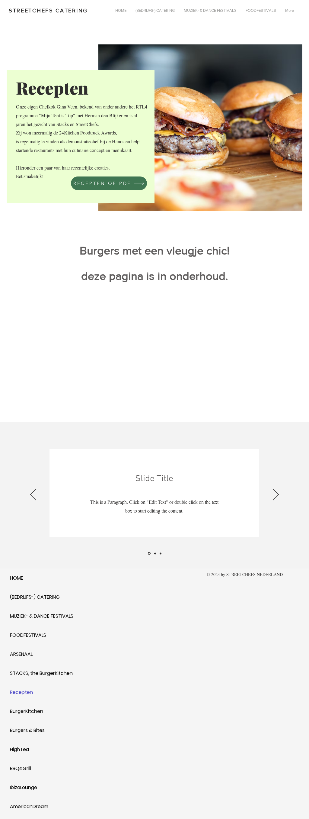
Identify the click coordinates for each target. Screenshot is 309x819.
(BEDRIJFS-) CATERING (35, 597)
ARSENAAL (21, 654)
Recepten (21, 692)
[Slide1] (149, 553)
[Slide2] (154, 553)
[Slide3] (160, 553)
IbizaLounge (23, 787)
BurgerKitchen (26, 711)
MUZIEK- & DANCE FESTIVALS (41, 616)
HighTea (19, 749)
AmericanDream (29, 806)
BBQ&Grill (20, 768)
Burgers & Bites (27, 730)
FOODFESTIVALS (28, 635)
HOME (16, 578)
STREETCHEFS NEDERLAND (254, 574)
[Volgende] (276, 495)
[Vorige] (33, 495)
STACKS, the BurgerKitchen (41, 673)
